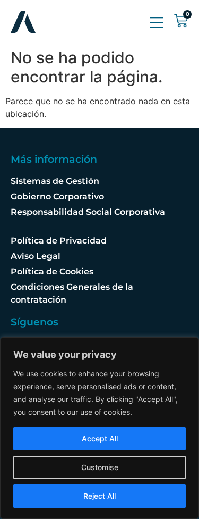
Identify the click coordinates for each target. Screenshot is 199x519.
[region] (99, 428)
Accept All (100, 438)
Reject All (99, 495)
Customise (99, 467)
